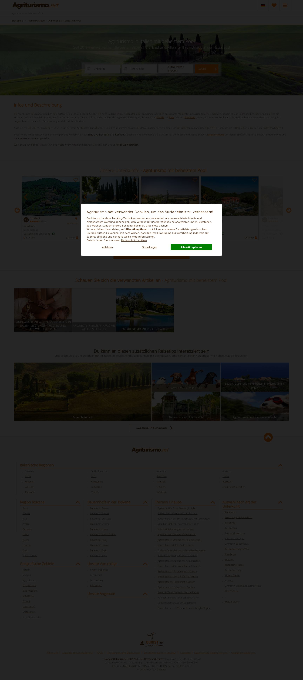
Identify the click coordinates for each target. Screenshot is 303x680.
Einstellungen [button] (149, 247)
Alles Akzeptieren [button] (191, 247)
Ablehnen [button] (107, 247)
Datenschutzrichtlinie (134, 240)
